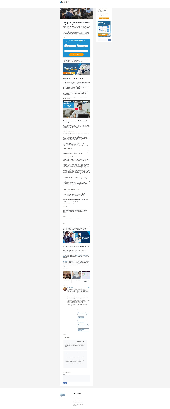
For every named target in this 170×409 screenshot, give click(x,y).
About (64, 285)
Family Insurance (62, 395)
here (107, 15)
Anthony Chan (70, 287)
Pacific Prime (80, 288)
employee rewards (66, 203)
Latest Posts (67, 285)
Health (61, 396)
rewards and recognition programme (81, 330)
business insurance (85, 312)
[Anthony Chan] (65, 288)
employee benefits (85, 324)
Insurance (61, 392)
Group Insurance (62, 394)
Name (65, 44)
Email (78, 44)
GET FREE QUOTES (76, 54)
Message (64, 374)
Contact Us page (80, 364)
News (60, 397)
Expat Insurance (62, 393)
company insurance (81, 317)
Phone (65, 48)
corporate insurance (81, 322)
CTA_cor (79, 324)
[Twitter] (88, 287)
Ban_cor (79, 312)
